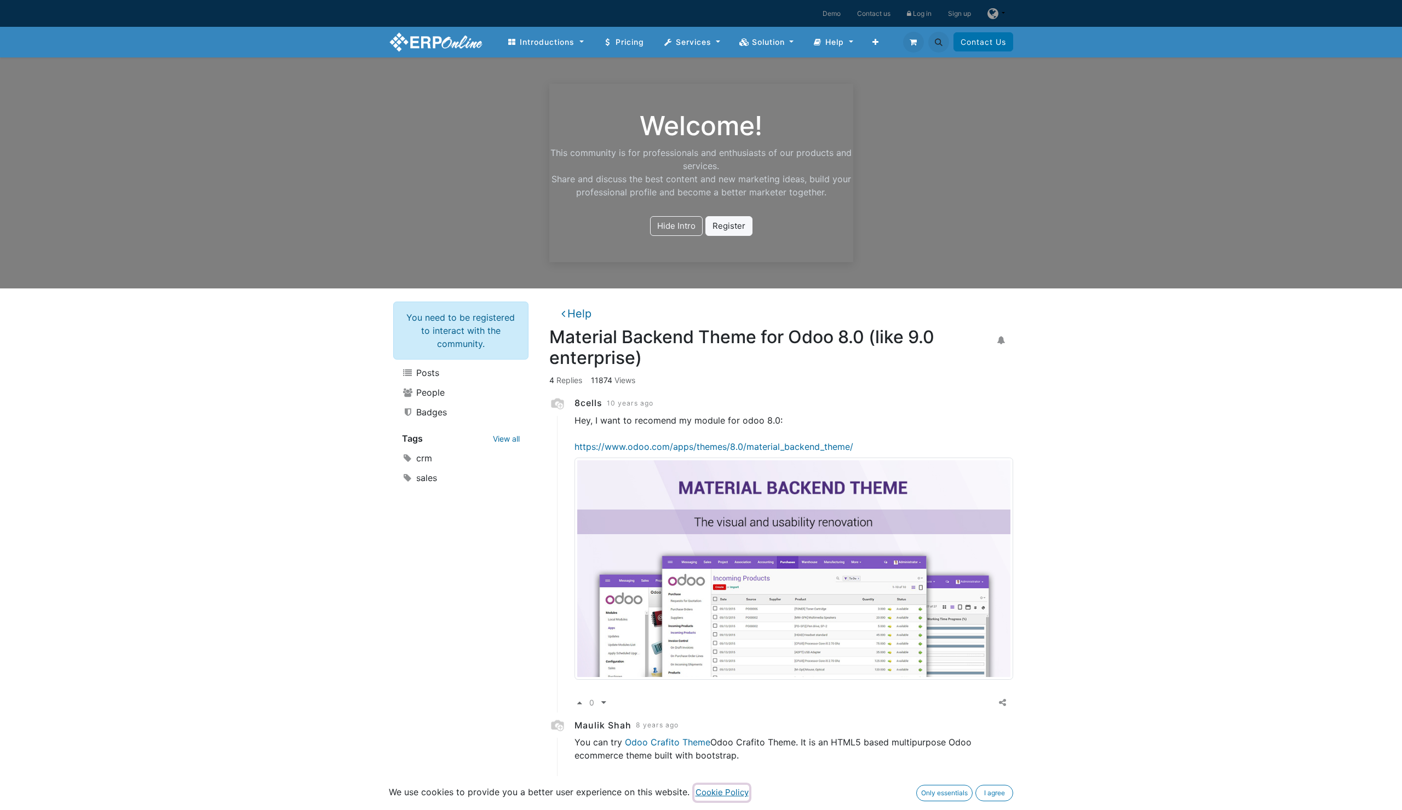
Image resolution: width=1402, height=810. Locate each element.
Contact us (873, 13)
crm (422, 458)
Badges (430, 412)
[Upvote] (579, 703)
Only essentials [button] (944, 793)
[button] (938, 42)
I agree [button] (994, 793)
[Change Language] (996, 13)
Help (579, 313)
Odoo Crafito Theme (667, 742)
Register (729, 226)
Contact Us (983, 42)
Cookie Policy (722, 792)
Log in (921, 13)
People (429, 392)
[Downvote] (603, 703)
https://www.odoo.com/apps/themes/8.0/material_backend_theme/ (713, 446)
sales (425, 477)
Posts (426, 372)
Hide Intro (676, 226)
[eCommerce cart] (913, 42)
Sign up (959, 13)
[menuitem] (545, 41)
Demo (832, 13)
